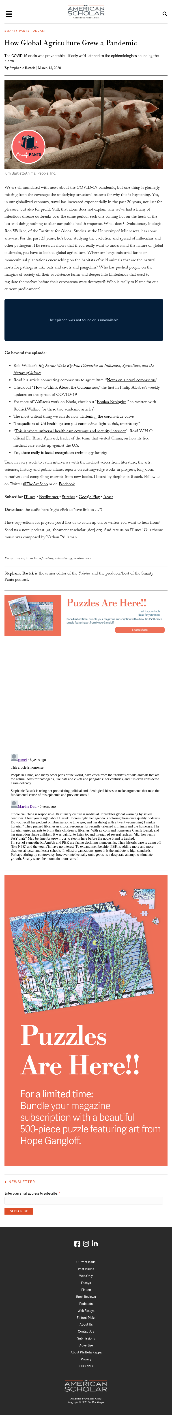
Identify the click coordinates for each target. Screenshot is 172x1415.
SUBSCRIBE (86, 1366)
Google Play (89, 497)
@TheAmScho (35, 484)
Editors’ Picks (86, 1318)
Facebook (67, 484)
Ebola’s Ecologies (111, 402)
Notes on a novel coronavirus (131, 380)
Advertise (86, 1345)
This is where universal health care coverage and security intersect (70, 431)
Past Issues (86, 1269)
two (60, 409)
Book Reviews (86, 1297)
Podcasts (86, 1304)
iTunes (29, 497)
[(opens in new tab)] (86, 615)
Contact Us (86, 1331)
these (51, 409)
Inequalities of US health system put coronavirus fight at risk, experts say (76, 424)
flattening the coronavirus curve (107, 417)
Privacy (86, 1359)
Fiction (86, 1290)
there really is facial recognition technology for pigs (64, 453)
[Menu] (9, 14)
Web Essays (86, 1311)
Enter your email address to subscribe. (32, 1193)
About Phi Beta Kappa (86, 1352)
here (45, 510)
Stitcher (68, 497)
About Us (86, 1324)
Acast (108, 497)
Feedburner (49, 497)
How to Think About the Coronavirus (66, 388)
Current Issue (86, 1262)
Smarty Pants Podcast (25, 31)
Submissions (86, 1338)
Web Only (86, 1276)
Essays (86, 1283)
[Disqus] (86, 692)
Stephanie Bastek (22, 68)
